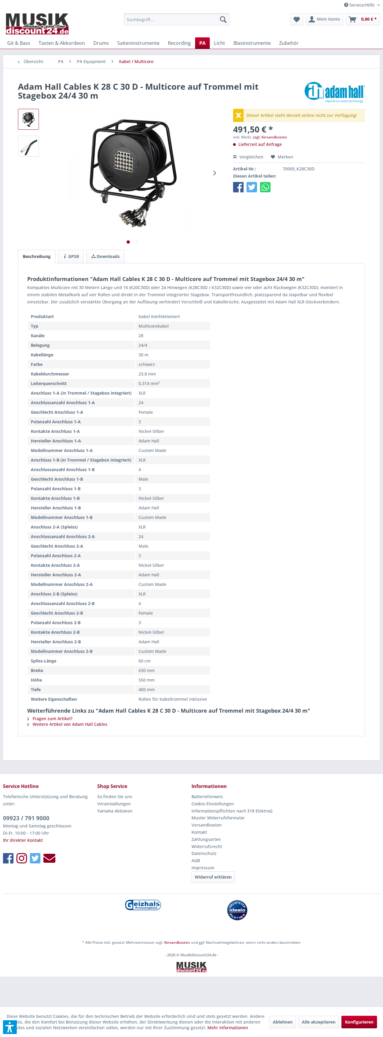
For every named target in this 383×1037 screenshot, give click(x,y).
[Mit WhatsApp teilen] (265, 187)
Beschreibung (37, 256)
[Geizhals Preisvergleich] (143, 905)
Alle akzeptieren (318, 1022)
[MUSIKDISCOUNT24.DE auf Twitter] (35, 858)
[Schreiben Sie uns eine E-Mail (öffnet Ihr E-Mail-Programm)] (49, 858)
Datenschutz (204, 853)
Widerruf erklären (213, 877)
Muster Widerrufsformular (218, 818)
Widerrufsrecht (207, 846)
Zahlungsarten (206, 839)
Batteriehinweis (207, 796)
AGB (196, 860)
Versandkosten (207, 825)
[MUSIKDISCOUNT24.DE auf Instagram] (21, 858)
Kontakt (199, 832)
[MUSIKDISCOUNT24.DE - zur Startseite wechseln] (37, 23)
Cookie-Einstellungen (213, 804)
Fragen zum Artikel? (51, 718)
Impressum (203, 867)
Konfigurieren (359, 1022)
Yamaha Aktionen (115, 811)
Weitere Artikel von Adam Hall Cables (69, 724)
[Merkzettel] (296, 19)
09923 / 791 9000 (26, 818)
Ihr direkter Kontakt (23, 840)
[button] (238, 187)
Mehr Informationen (227, 1027)
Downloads (107, 256)
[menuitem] (177, 19)
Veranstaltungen (114, 804)
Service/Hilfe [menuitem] (362, 5)
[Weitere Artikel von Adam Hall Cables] (335, 92)
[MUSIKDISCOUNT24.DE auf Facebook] (8, 858)
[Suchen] (223, 19)
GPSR (73, 256)
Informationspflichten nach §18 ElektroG (232, 811)
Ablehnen (283, 1022)
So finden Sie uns (114, 796)
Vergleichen (250, 157)
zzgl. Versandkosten (270, 137)
